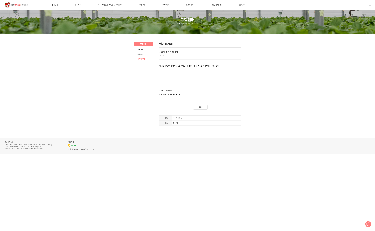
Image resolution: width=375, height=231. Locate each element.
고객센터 (242, 5)
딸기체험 (78, 5)
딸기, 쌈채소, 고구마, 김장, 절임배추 (110, 5)
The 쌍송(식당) (217, 5)
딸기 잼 (175, 123)
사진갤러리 (165, 5)
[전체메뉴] (370, 5)
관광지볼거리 (190, 5)
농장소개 (55, 5)
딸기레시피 (141, 59)
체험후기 (140, 54)
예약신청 (142, 5)
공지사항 (140, 49)
